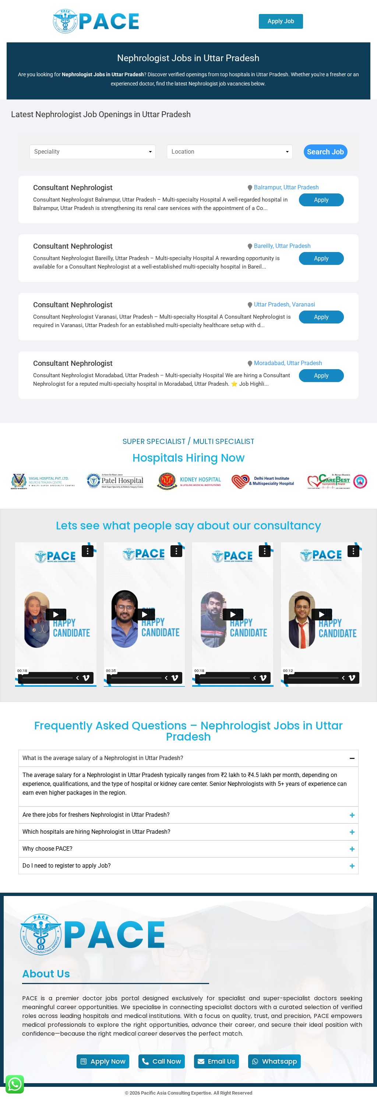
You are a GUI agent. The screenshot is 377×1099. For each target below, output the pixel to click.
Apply (321, 199)
